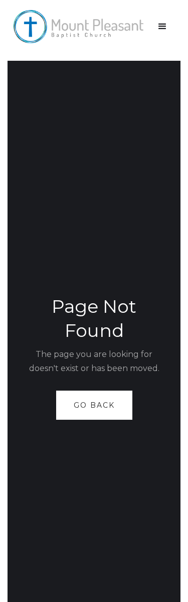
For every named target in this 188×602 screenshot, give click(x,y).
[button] (162, 27)
